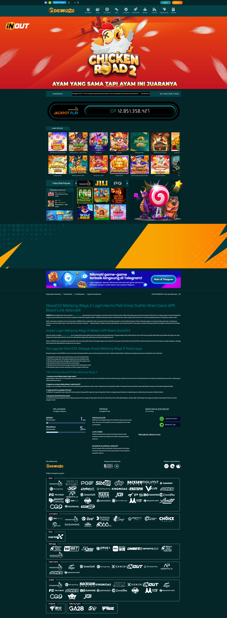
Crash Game (135, 12)
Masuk (165, 2)
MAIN (59, 142)
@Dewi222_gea (170, 425)
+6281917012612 (171, 418)
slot (89, 323)
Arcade (145, 12)
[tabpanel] (113, 53)
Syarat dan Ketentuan (94, 294)
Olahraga (126, 12)
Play (74, 113)
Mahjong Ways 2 (77, 315)
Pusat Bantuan (79, 294)
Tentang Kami (67, 294)
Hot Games (88, 12)
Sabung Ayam (164, 12)
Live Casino (107, 12)
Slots (97, 12)
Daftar (177, 2)
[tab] (85, 183)
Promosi (173, 12)
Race (116, 12)
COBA (86, 193)
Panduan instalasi (206, 250)
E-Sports (154, 12)
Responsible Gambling (53, 294)
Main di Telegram (60, 2)
